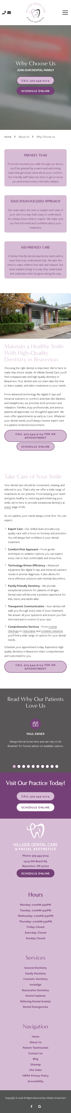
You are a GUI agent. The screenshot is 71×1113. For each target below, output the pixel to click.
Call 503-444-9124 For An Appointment (35, 435)
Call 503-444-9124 (35, 80)
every (7, 507)
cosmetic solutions (52, 631)
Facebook (31, 1106)
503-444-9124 (40, 855)
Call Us (4, 12)
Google (39, 1106)
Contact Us (9, 12)
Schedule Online (35, 91)
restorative (29, 631)
